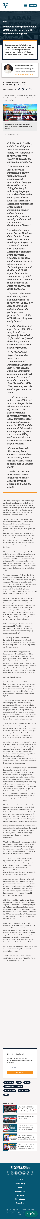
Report (26, 1082)
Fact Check (20, 1195)
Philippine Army (9, 1091)
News (5, 21)
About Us (20, 1180)
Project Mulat (24, 1091)
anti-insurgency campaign (13, 1086)
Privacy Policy (20, 1183)
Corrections (20, 1203)
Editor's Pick (8, 1082)
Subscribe (33, 5)
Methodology (20, 1199)
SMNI (6, 1095)
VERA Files (13, 960)
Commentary (20, 1191)
